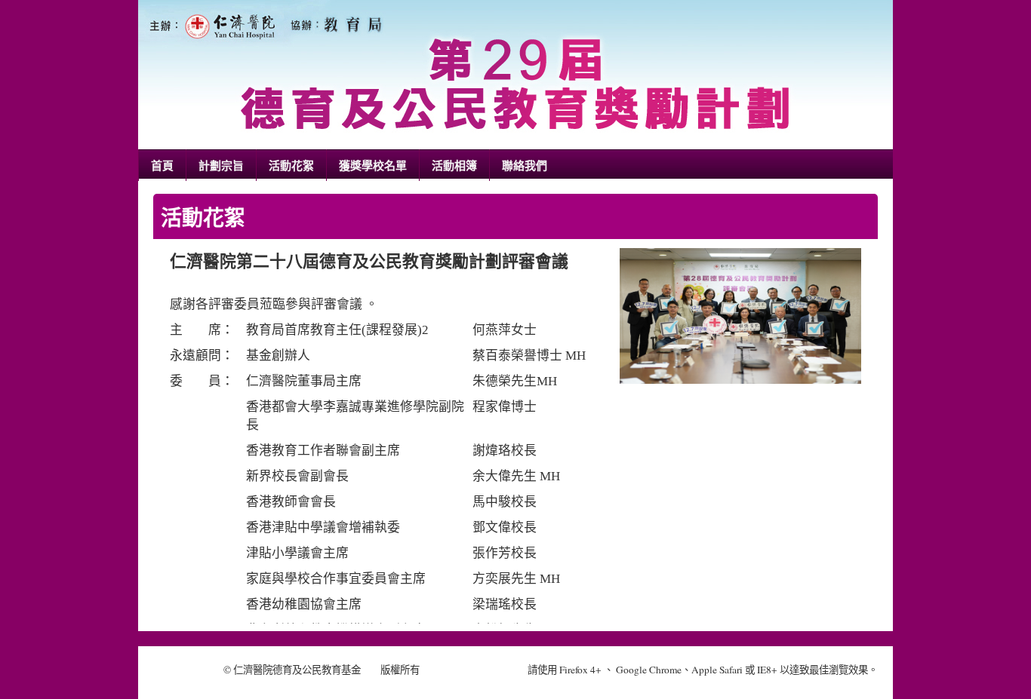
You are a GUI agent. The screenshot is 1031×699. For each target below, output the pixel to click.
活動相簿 (454, 165)
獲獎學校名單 (373, 165)
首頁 (162, 165)
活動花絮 (291, 165)
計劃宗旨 (221, 165)
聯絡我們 (524, 165)
